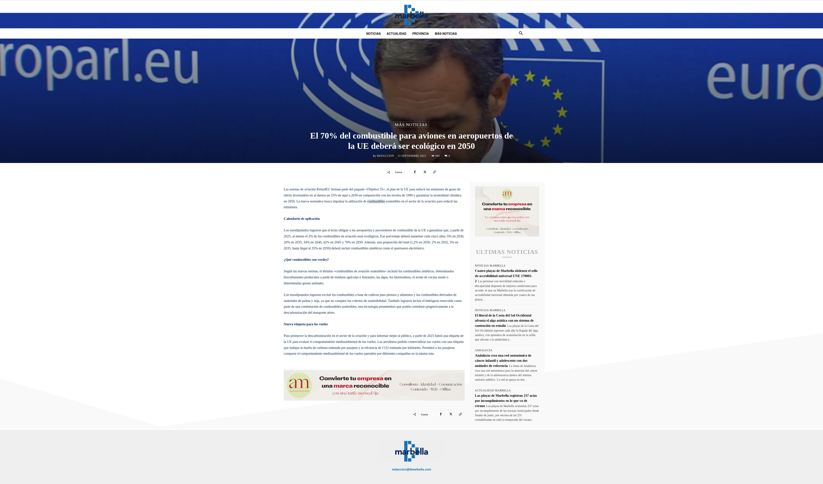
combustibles (376, 201)
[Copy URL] (434, 172)
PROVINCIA (420, 33)
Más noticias (411, 124)
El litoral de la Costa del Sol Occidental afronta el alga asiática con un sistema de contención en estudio (504, 320)
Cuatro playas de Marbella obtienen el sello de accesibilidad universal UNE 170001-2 (506, 276)
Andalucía (484, 350)
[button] (521, 34)
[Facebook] (414, 172)
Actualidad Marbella (493, 390)
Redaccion (385, 156)
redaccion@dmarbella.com (411, 469)
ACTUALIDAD (396, 33)
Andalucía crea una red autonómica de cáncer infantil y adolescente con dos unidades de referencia (503, 361)
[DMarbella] (411, 15)
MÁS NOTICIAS (446, 33)
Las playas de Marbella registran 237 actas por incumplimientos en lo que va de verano (506, 401)
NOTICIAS (373, 33)
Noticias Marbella (490, 265)
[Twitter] (424, 172)
